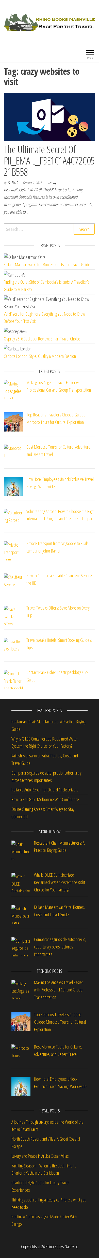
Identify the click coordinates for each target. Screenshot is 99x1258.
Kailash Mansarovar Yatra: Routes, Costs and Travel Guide (47, 264)
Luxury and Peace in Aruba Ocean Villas (40, 1156)
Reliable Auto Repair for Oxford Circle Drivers (44, 790)
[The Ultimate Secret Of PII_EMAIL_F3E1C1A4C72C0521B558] (49, 116)
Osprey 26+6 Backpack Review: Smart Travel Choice (42, 339)
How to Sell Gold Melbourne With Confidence (45, 799)
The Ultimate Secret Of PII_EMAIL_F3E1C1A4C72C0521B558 (49, 160)
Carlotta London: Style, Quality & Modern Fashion (40, 356)
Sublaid (13, 182)
